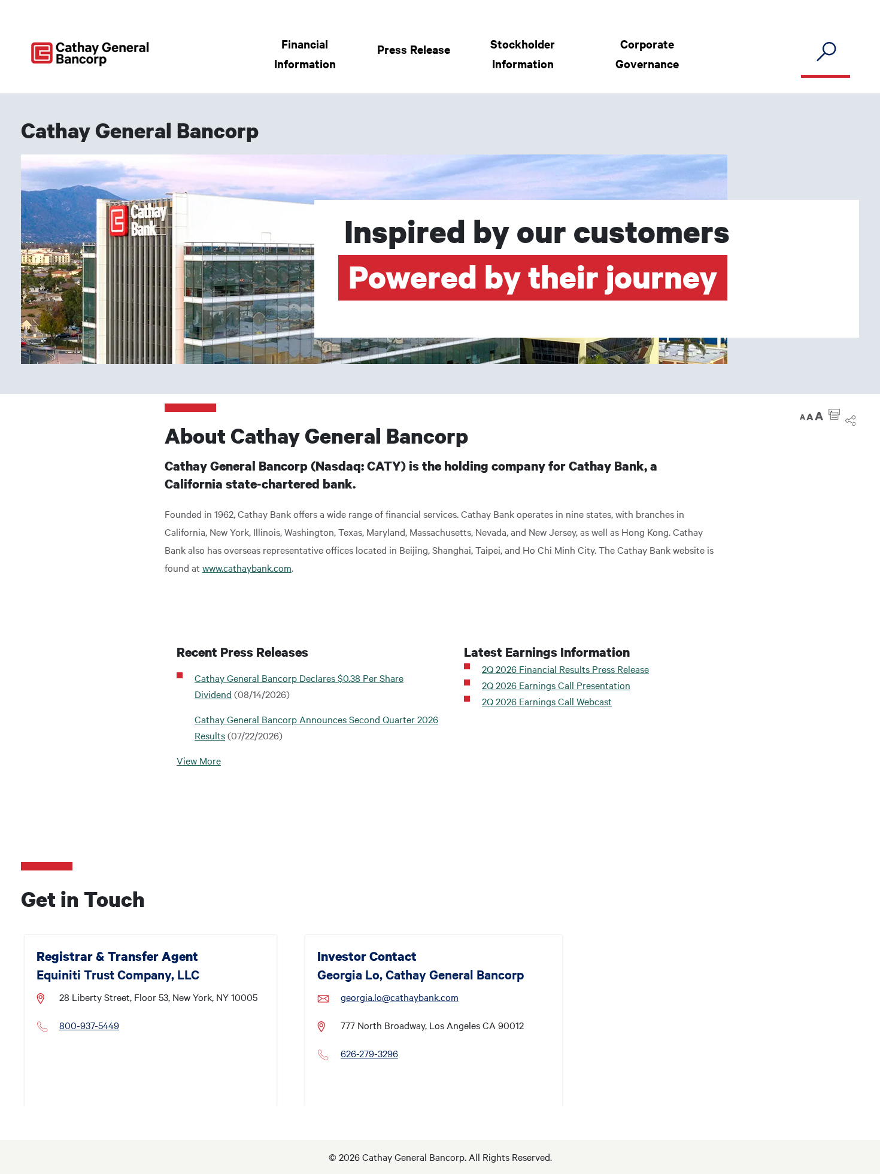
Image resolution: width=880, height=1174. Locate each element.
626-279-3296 (369, 1053)
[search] (825, 52)
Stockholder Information (522, 53)
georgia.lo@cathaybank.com (400, 996)
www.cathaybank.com (247, 567)
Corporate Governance (647, 53)
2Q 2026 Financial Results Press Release (565, 668)
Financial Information (305, 53)
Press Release (413, 49)
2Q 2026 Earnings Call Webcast (547, 701)
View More (199, 760)
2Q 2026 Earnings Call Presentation (556, 684)
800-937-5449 (89, 1025)
